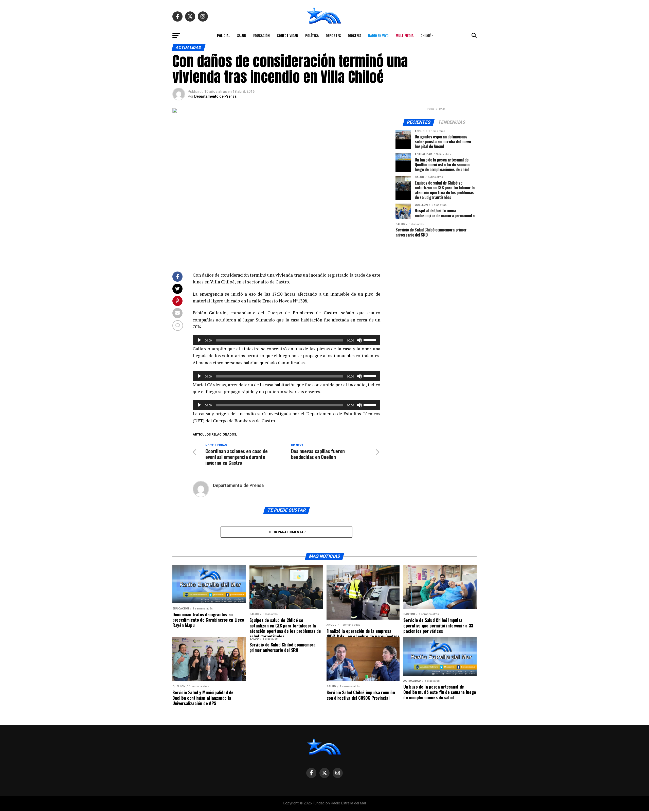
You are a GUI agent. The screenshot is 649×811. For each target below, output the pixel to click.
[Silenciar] (359, 340)
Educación (261, 35)
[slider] (371, 339)
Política (312, 35)
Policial (223, 35)
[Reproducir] (199, 340)
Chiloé (426, 35)
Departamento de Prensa (215, 96)
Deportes (333, 35)
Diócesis (354, 35)
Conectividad (287, 35)
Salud (241, 35)
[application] (286, 340)
